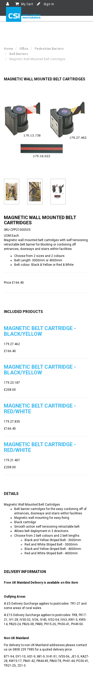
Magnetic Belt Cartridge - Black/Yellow (40, 331)
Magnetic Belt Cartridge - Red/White (40, 409)
